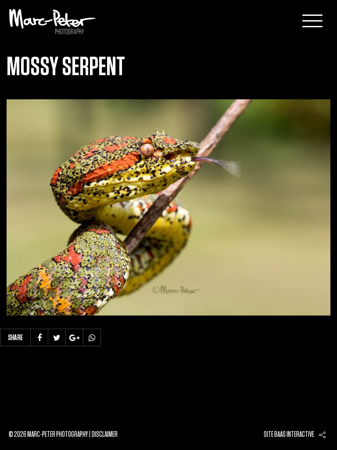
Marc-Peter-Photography (53, 21)
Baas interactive (294, 435)
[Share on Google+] (74, 337)
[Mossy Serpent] (168, 207)
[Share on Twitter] (57, 337)
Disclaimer (105, 435)
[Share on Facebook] (39, 337)
